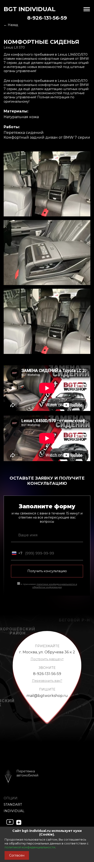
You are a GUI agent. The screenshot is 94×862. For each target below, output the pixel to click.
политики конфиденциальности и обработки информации (54, 586)
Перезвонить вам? (47, 681)
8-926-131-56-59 (47, 18)
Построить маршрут (47, 659)
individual (14, 811)
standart (13, 804)
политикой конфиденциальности (30, 847)
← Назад (11, 25)
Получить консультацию (47, 571)
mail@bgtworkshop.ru (47, 695)
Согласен (16, 855)
